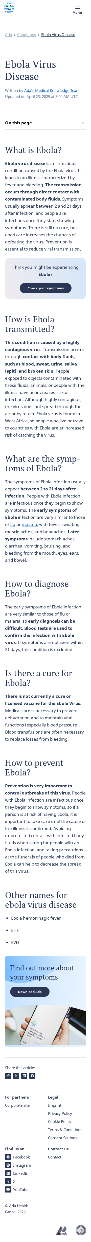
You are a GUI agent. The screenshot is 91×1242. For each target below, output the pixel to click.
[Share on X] (16, 1076)
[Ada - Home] (9, 11)
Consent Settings (62, 1137)
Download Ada (30, 991)
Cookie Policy (59, 1121)
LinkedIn (20, 1173)
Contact (54, 1157)
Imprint (54, 1105)
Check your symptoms (46, 288)
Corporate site (17, 1105)
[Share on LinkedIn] (24, 1076)
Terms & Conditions (65, 1129)
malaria (29, 524)
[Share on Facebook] (32, 1076)
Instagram (22, 1165)
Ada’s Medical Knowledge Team (52, 90)
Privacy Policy (60, 1113)
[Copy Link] (8, 1076)
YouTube (20, 1189)
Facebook (21, 1157)
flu (12, 524)
